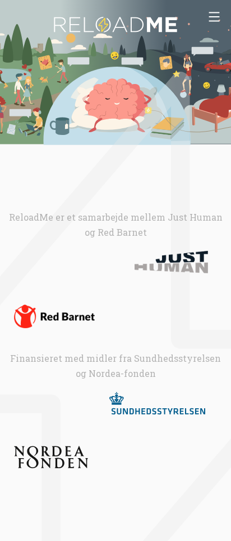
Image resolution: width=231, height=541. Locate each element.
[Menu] (214, 16)
